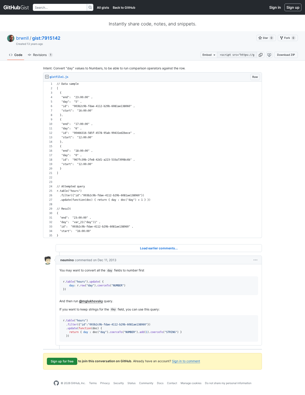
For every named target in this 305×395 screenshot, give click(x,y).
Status (131, 383)
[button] (260, 55)
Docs (160, 383)
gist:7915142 (46, 38)
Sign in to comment (186, 361)
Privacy (105, 383)
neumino (67, 260)
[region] (152, 160)
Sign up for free (62, 361)
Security (118, 383)
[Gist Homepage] (16, 7)
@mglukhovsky (91, 301)
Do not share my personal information (228, 383)
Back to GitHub (124, 7)
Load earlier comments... (159, 248)
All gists (103, 7)
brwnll (22, 38)
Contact (172, 383)
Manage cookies (191, 383)
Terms (93, 383)
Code (18, 55)
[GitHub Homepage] (56, 383)
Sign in (275, 7)
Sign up (292, 7)
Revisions (42, 55)
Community (146, 383)
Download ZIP (286, 54)
